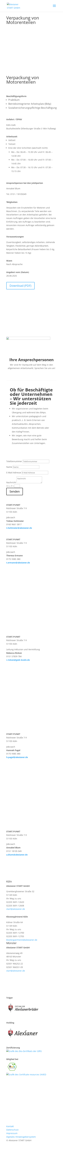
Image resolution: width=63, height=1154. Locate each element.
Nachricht (11, 482)
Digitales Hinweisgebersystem (21, 1136)
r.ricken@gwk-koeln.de (18, 660)
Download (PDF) (20, 286)
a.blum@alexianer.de (17, 854)
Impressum (11, 1133)
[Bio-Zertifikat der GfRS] (24, 1051)
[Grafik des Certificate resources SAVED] (26, 1074)
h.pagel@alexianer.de (17, 757)
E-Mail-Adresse (13, 472)
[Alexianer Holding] (23, 1039)
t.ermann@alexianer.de (18, 562)
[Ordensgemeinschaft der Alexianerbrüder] (23, 1014)
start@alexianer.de (15, 909)
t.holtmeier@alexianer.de (19, 528)
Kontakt (10, 1126)
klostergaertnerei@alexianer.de (21, 939)
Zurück (30, 48)
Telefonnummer (14, 461)
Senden (15, 491)
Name (9, 467)
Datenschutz (12, 1129)
